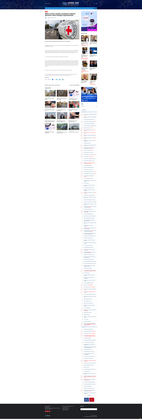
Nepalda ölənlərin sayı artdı (89, 333)
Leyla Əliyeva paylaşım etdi (88, 349)
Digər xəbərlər (89, 395)
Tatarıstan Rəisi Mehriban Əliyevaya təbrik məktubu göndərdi (89, 354)
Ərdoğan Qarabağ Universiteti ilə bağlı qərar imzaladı (89, 305)
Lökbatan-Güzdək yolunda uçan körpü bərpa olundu (89, 249)
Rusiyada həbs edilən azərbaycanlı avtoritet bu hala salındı (84, 70)
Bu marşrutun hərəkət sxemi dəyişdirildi (89, 342)
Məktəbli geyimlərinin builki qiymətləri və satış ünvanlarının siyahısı (90, 257)
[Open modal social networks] (62, 79)
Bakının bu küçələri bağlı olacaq (88, 165)
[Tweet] (57, 79)
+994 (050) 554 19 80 (66, 407)
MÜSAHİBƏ (69, 8)
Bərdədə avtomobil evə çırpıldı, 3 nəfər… (89, 152)
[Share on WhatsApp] (46, 79)
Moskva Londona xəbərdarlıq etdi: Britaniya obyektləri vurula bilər (89, 220)
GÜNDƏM (49, 8)
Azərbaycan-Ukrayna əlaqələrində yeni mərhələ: (93, 83)
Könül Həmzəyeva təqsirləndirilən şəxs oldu (89, 356)
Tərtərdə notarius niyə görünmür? (88, 245)
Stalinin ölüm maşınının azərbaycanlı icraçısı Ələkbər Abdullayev (89, 148)
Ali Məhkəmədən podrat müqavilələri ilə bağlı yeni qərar (90, 296)
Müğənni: (89, 163)
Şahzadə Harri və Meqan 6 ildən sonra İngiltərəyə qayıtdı (90, 317)
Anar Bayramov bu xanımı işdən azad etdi (90, 154)
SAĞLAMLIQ (85, 8)
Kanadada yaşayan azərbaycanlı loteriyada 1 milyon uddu (93, 55)
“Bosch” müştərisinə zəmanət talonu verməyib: (90, 270)
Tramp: (90, 133)
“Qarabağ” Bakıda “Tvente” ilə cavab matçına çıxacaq (89, 280)
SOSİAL (72, 8)
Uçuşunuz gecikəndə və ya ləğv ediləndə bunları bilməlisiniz (90, 393)
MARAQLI (91, 8)
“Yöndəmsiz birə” (89, 156)
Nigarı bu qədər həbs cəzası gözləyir (88, 178)
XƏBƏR (46, 11)
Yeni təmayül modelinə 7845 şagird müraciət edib (90, 261)
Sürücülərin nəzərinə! (86, 367)
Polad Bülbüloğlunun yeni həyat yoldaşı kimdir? (84, 82)
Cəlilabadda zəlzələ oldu (87, 371)
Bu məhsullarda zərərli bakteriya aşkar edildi (89, 379)
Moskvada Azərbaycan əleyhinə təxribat (90, 193)
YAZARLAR (78, 8)
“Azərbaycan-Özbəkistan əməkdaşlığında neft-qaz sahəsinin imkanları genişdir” (90, 233)
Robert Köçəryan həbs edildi (87, 321)
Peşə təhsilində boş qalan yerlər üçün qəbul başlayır (89, 275)
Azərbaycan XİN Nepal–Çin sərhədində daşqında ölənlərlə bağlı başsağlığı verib (90, 347)
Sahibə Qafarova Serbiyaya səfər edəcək (89, 351)
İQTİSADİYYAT (54, 8)
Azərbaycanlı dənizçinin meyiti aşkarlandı (89, 123)
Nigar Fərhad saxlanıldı (87, 314)
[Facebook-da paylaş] (49, 79)
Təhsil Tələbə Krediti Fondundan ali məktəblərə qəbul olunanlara (90, 252)
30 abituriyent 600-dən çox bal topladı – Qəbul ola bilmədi (90, 204)
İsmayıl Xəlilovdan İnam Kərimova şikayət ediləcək (93, 69)
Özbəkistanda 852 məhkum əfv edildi (88, 247)
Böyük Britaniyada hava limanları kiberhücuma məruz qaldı (89, 140)
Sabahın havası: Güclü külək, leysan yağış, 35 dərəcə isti (89, 240)
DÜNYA (59, 8)
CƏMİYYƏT (57, 8)
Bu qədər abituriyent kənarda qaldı (88, 209)
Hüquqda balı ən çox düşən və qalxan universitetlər (88, 225)
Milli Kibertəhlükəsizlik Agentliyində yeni (90, 173)
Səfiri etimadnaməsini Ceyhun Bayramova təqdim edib (90, 223)
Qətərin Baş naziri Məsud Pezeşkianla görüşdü (90, 135)
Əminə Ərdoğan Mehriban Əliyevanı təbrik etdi (89, 369)
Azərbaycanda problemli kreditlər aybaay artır (90, 294)
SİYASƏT (51, 8)
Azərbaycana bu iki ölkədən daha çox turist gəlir (90, 263)
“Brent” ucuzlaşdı (86, 319)
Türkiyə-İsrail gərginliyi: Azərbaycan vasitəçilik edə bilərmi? (90, 181)
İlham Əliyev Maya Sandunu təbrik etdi (88, 259)
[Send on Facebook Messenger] (54, 79)
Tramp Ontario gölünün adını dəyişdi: (89, 130)
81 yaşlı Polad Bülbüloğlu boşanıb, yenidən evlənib (93, 43)
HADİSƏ (83, 8)
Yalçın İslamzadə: (89, 292)
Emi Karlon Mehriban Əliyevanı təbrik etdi (89, 160)
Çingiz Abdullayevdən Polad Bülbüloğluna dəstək (90, 145)
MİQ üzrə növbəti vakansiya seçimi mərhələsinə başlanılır (90, 373)
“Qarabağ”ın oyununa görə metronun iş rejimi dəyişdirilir (89, 190)
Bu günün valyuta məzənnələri (87, 312)
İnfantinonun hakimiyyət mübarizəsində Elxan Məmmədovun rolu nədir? (89, 266)
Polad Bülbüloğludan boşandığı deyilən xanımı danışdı (84, 44)
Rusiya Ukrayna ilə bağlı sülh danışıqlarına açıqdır (90, 114)
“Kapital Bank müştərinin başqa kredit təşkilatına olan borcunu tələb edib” (90, 231)
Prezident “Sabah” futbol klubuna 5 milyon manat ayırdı (90, 197)
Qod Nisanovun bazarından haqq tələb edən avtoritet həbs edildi (84, 56)
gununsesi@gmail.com (66, 408)
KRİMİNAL (80, 8)
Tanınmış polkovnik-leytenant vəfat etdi (90, 121)
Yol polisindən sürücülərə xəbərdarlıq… (89, 171)
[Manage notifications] (140, 418)
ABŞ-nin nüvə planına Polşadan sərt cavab (89, 119)
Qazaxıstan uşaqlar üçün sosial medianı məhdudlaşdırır (89, 278)
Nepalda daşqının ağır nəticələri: (90, 138)
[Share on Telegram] (60, 79)
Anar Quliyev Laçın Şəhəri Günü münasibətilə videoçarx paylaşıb (89, 390)
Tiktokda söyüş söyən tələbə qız (89, 331)
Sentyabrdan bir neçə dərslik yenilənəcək (89, 254)
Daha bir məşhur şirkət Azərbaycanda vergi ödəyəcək (89, 185)
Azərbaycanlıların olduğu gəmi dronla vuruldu (89, 158)
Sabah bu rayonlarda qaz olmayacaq (88, 169)
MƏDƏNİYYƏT (74, 8)
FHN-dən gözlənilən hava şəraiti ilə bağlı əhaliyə (90, 310)
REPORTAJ (62, 8)
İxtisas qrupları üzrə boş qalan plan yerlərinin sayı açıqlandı (90, 243)
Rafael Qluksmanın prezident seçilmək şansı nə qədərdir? (90, 211)
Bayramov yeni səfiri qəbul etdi (89, 150)
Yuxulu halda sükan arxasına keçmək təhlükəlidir (90, 289)
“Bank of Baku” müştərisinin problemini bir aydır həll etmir (90, 228)
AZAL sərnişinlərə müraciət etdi (88, 268)
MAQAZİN (88, 8)
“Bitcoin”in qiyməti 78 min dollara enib (88, 358)
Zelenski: (89, 335)
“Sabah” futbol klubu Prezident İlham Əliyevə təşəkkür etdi (89, 344)
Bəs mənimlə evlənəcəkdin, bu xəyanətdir (90, 377)
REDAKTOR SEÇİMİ (66, 8)
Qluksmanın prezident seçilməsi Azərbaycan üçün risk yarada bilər (90, 207)
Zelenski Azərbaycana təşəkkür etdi (88, 329)
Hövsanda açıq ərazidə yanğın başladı (88, 167)
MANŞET (46, 8)
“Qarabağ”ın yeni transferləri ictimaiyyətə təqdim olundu (90, 117)
